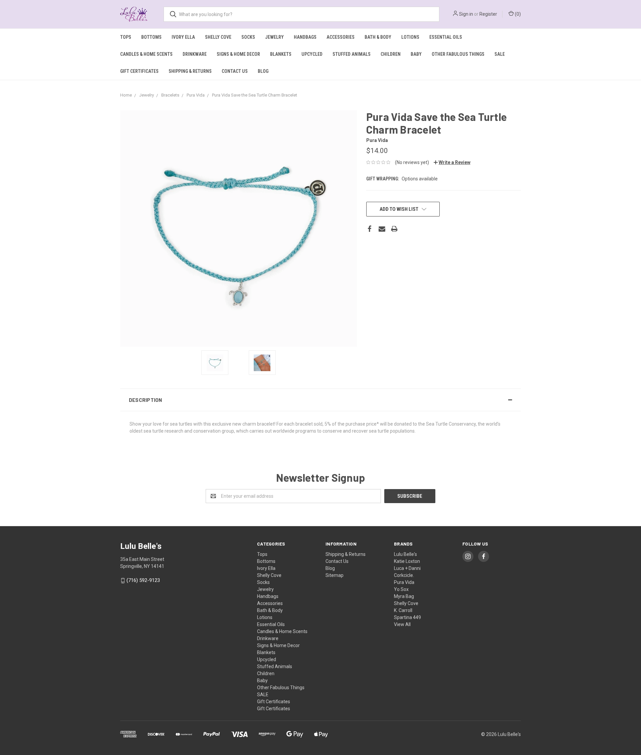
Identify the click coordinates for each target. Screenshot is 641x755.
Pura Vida (404, 582)
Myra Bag (404, 596)
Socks (248, 37)
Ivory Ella (183, 37)
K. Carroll (403, 610)
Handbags (305, 37)
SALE (499, 54)
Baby (416, 54)
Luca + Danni (407, 568)
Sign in (466, 14)
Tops (125, 37)
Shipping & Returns (190, 71)
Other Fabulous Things (458, 54)
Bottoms (151, 37)
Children (391, 54)
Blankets (280, 54)
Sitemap (335, 575)
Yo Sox (401, 589)
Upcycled (312, 54)
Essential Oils (445, 37)
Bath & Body (378, 37)
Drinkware (195, 54)
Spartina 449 (407, 617)
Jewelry (274, 37)
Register (488, 14)
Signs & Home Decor (238, 54)
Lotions (410, 37)
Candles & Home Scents (146, 54)
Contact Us (235, 71)
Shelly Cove (218, 37)
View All (402, 624)
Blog (263, 71)
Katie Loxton (407, 561)
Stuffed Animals (352, 54)
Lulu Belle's (405, 554)
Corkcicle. (404, 575)
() (517, 14)
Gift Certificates (139, 71)
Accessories (341, 37)
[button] (320, 400)
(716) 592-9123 (143, 580)
